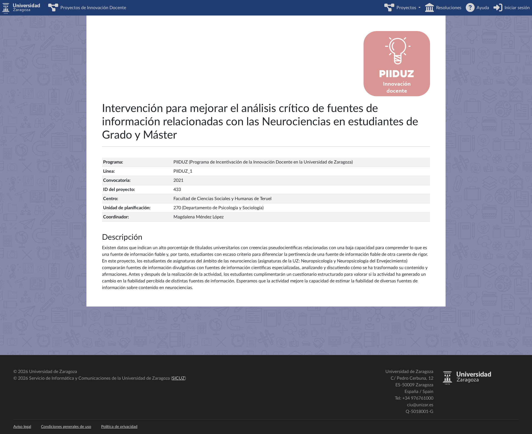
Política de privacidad (119, 427)
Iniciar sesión (516, 8)
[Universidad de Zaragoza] (466, 383)
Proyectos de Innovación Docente (92, 8)
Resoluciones (447, 8)
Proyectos (405, 8)
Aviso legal (22, 427)
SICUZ (178, 378)
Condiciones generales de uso (66, 427)
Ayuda (482, 8)
